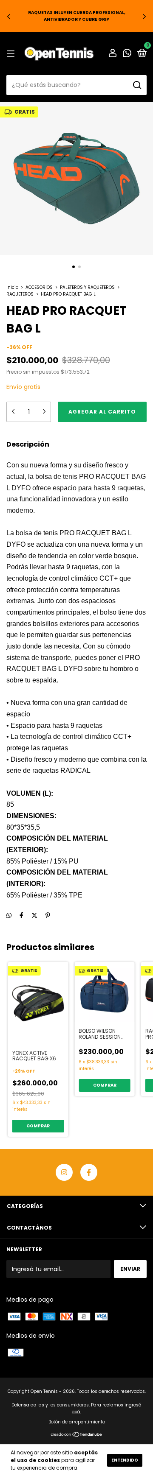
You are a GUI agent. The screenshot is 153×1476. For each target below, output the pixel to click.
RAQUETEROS (20, 294)
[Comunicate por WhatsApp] (127, 54)
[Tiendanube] (76, 1435)
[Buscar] (137, 85)
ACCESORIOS (39, 287)
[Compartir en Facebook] (21, 915)
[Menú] (12, 54)
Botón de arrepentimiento (76, 1422)
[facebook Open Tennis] (88, 1172)
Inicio (12, 287)
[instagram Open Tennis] (64, 1172)
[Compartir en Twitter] (34, 915)
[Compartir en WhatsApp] (8, 915)
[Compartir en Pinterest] (47, 915)
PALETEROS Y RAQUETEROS (87, 287)
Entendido (124, 1460)
